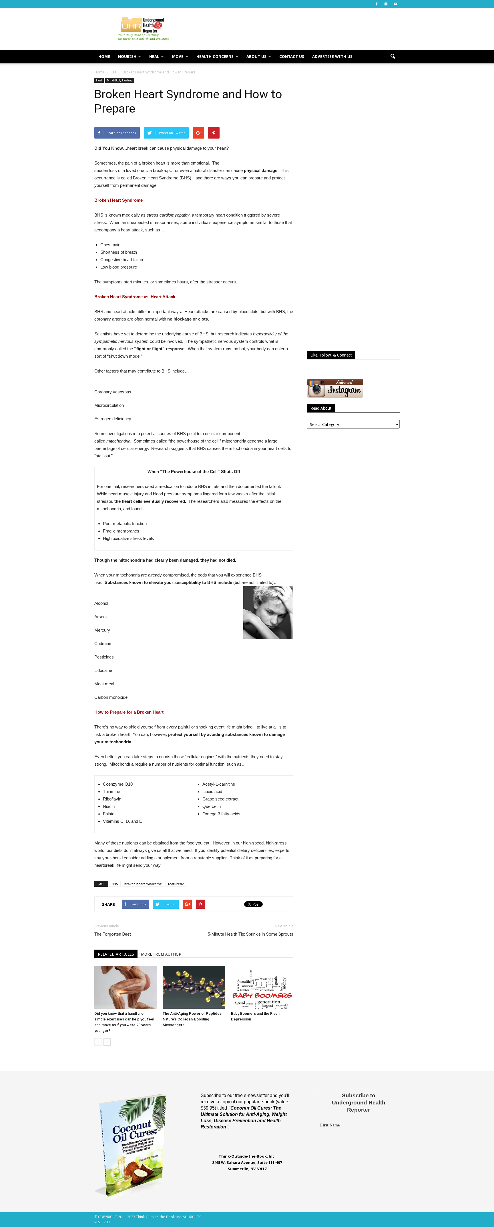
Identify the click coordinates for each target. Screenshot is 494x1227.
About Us (256, 56)
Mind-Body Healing (119, 80)
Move (178, 56)
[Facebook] (376, 4)
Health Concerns (215, 56)
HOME (104, 56)
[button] (393, 56)
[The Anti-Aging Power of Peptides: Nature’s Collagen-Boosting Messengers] (194, 987)
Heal (154, 56)
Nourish (127, 56)
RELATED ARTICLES (116, 954)
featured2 (176, 884)
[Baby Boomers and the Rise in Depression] (262, 987)
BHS (115, 884)
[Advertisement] (296, 29)
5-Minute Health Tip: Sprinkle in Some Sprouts (250, 934)
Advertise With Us (332, 56)
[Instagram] (386, 4)
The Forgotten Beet (112, 934)
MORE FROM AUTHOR (161, 954)
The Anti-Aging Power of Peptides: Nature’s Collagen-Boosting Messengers (192, 1019)
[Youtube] (395, 4)
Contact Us (291, 56)
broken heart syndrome (143, 884)
